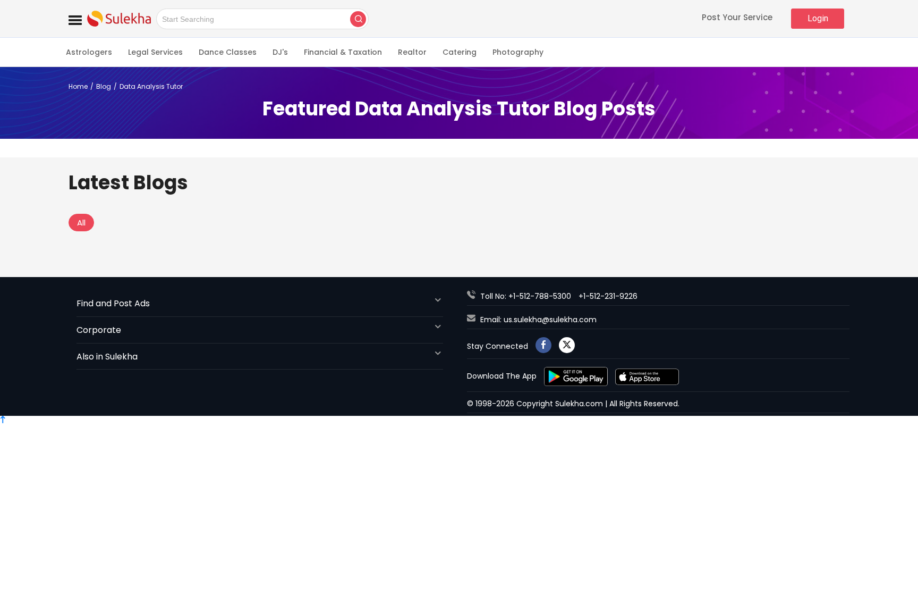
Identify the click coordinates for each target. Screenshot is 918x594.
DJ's (280, 52)
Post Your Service (737, 18)
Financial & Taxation (343, 52)
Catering (460, 52)
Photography (517, 52)
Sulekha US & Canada (119, 18)
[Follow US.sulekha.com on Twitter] (567, 345)
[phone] (473, 296)
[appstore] (647, 376)
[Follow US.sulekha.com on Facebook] (543, 345)
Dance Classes (228, 52)
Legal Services (155, 52)
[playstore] (577, 376)
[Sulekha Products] (75, 18)
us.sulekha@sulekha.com (550, 319)
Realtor (412, 52)
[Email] (473, 319)
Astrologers (89, 52)
